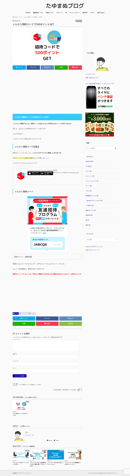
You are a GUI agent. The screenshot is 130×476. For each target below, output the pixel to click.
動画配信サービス (38, 12)
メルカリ (33, 313)
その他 (89, 166)
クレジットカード (75, 12)
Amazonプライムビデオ (95, 200)
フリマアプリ (24, 313)
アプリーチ (74, 172)
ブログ (92, 12)
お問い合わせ (100, 12)
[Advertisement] (47, 76)
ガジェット (59, 12)
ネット (89, 186)
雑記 (88, 225)
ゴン (26, 432)
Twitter (57, 440)
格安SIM (85, 12)
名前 (15, 354)
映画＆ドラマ (49, 12)
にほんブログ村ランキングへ (94, 246)
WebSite (50, 440)
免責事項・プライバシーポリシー (22, 473)
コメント (16, 339)
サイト (15, 368)
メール (15, 361)
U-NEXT (90, 205)
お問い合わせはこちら (92, 77)
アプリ (16, 313)
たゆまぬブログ (102, 473)
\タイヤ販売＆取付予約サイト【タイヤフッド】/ (99, 83)
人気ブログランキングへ (92, 250)
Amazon (28, 12)
